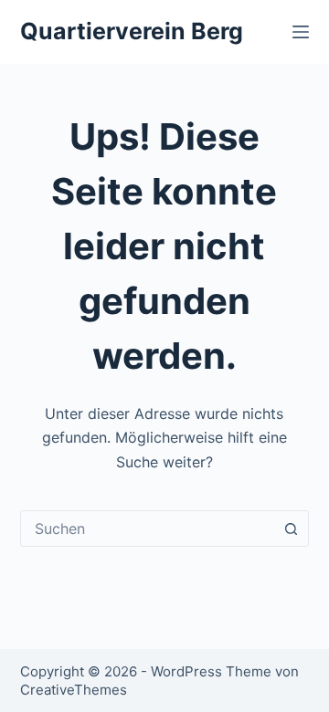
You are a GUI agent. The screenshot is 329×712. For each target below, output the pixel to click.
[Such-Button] (290, 528)
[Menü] (300, 32)
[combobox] (147, 528)
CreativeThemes (73, 689)
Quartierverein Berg (131, 31)
